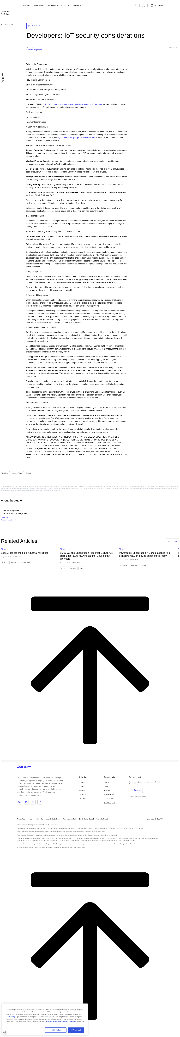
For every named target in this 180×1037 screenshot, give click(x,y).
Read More (5, 517)
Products (82, 782)
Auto (81, 568)
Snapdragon (72, 568)
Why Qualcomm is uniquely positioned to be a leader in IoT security (72, 104)
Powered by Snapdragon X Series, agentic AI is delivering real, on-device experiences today (144, 554)
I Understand (76, 1030)
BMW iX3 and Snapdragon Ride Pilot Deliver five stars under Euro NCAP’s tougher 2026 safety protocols (86, 556)
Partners (82, 790)
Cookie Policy (39, 819)
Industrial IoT (15, 562)
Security (28, 473)
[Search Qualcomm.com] (135, 5)
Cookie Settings (55, 1030)
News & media (109, 795)
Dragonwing (26, 562)
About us (107, 782)
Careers (106, 786)
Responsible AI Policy (70, 819)
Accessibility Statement (53, 819)
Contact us (82, 795)
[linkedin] (2, 78)
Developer (5, 473)
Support (81, 786)
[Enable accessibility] (4, 1032)
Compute (143, 565)
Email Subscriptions (110, 803)
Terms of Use (21, 819)
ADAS (63, 568)
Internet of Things (17, 473)
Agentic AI (123, 565)
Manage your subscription (137, 796)
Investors (107, 790)
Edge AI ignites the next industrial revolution (24, 553)
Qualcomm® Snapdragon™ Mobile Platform (77, 138)
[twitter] (2, 82)
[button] (94, 819)
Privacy (30, 819)
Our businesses (109, 799)
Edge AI (4, 562)
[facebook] (2, 75)
